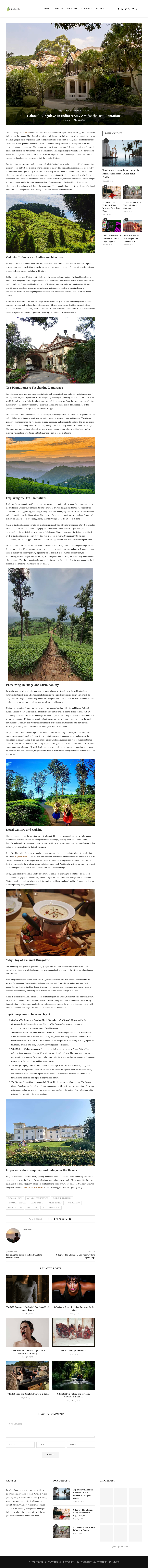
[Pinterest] (129, 9)
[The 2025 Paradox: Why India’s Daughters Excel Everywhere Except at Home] (27, 1289)
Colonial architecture (37, 1198)
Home (46, 9)
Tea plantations (15, 1208)
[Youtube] (133, 9)
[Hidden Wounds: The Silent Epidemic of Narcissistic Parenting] (27, 1332)
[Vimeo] (136, 9)
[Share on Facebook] (54, 1219)
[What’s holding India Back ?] (73, 1332)
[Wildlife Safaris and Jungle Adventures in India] (27, 1375)
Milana (67, 120)
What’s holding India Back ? (73, 1350)
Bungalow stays (15, 1198)
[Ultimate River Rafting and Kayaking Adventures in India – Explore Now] (73, 1375)
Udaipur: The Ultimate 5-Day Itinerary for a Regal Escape (111, 207)
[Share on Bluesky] (66, 1219)
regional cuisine (21, 857)
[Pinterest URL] (106, 1497)
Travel (57, 9)
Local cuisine (37, 1203)
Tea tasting (32, 1208)
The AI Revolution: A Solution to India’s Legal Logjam (111, 238)
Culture (86, 9)
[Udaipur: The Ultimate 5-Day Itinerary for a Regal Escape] (111, 192)
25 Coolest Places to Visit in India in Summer (132, 205)
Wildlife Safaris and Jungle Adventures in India (28, 1394)
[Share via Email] (70, 1219)
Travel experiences (51, 1208)
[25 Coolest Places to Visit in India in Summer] (132, 192)
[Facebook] (118, 9)
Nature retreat (55, 1203)
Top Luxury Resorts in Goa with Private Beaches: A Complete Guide (120, 174)
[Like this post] (51, 1219)
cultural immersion (62, 1198)
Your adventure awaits (33, 1187)
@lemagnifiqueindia (121, 1546)
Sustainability (73, 1203)
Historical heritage (17, 1203)
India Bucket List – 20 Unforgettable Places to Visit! (131, 238)
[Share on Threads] (63, 1219)
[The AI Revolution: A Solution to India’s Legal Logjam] (111, 226)
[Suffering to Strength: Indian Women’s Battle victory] (73, 1289)
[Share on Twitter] (57, 1219)
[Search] (140, 9)
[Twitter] (122, 9)
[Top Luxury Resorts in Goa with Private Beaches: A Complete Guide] (122, 153)
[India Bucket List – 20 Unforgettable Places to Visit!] (132, 226)
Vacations (72, 9)
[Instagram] (126, 9)
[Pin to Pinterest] (60, 1219)
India (27, 132)
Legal (99, 9)
